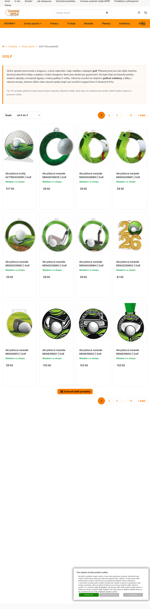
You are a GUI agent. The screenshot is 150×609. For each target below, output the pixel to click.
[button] (143, 23)
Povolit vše (89, 595)
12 (131, 115)
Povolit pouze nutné (109, 595)
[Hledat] (107, 12)
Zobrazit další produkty (77, 391)
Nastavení (133, 595)
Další (142, 115)
